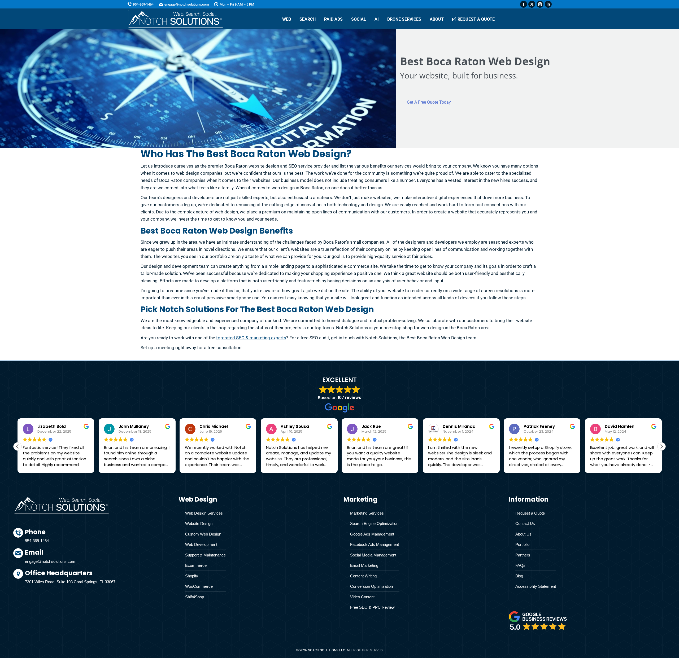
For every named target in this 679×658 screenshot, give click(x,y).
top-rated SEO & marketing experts (251, 337)
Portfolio (522, 544)
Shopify (191, 576)
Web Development (201, 544)
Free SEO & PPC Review (372, 607)
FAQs (520, 565)
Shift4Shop (194, 597)
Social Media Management (373, 555)
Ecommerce (196, 565)
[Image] (538, 620)
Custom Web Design (203, 534)
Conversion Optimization (371, 586)
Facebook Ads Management (374, 544)
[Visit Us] (98, 578)
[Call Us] (98, 538)
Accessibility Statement (535, 586)
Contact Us (525, 523)
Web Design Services (204, 513)
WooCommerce (199, 586)
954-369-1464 (143, 4)
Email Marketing (364, 565)
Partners (522, 555)
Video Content (362, 597)
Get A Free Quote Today (429, 102)
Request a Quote (530, 513)
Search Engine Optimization (374, 523)
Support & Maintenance (205, 555)
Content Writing (363, 576)
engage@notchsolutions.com (186, 4)
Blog (519, 576)
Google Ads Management (372, 534)
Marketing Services (367, 513)
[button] (661, 446)
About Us (523, 534)
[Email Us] (98, 558)
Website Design (198, 523)
